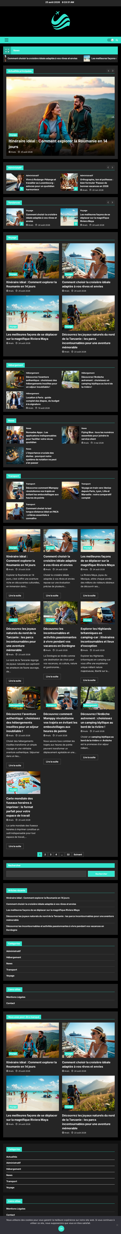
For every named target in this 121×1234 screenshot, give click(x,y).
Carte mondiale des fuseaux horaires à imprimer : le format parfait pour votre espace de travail (19, 807)
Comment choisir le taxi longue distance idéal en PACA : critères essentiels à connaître (15, 511)
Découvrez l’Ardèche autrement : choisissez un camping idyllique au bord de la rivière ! (70, 379)
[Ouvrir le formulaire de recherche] (117, 40)
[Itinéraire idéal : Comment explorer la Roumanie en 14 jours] (32, 261)
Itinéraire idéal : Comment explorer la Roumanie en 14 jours (20, 561)
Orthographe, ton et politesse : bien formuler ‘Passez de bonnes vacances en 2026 (15, 182)
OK (61, 1228)
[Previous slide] (108, 167)
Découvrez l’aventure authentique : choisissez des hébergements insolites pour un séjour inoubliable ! (15, 379)
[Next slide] (113, 167)
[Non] (117, 1225)
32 (68, 854)
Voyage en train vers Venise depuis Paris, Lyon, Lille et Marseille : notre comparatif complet (70, 490)
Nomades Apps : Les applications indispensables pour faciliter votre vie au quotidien (15, 435)
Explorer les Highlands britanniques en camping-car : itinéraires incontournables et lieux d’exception (97, 637)
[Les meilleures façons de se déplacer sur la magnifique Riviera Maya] (32, 313)
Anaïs (30, 190)
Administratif (32, 175)
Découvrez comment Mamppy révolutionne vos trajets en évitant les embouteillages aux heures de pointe (15, 490)
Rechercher (14, 865)
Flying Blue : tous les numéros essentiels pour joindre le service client (70, 435)
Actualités (11, 1156)
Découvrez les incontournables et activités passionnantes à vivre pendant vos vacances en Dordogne (59, 637)
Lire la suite (16, 596)
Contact (10, 1003)
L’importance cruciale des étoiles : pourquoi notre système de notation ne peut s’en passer (15, 455)
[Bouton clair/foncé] (110, 40)
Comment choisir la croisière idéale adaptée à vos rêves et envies (15, 217)
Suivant (78, 854)
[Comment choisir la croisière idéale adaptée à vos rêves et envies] (60, 116)
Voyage (13, 135)
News (28, 428)
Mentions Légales (15, 997)
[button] (6, 40)
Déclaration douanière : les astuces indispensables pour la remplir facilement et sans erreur (69, 182)
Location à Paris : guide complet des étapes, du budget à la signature (15, 400)
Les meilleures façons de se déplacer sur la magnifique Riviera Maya (69, 217)
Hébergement (32, 373)
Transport (30, 483)
